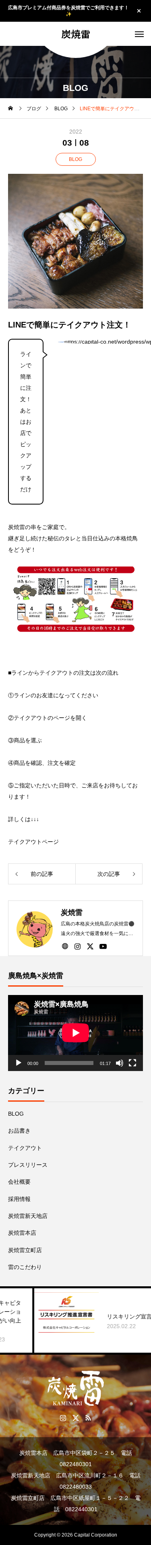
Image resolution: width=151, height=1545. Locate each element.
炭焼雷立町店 (25, 1250)
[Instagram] (77, 946)
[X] (90, 946)
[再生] (18, 1063)
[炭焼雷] (75, 1388)
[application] (75, 1033)
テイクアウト (25, 1148)
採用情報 (19, 1199)
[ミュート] (120, 1063)
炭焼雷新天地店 (28, 1216)
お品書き (19, 1130)
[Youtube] (103, 946)
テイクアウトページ (33, 841)
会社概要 (19, 1181)
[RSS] (88, 1417)
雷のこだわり (25, 1267)
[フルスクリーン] (132, 1063)
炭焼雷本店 (22, 1233)
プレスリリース (28, 1165)
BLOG (75, 159)
